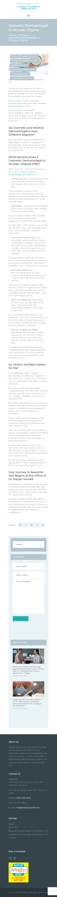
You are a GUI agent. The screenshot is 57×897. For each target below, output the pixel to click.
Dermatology (19, 65)
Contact (12, 838)
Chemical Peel (29, 56)
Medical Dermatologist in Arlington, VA (28, 831)
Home (12, 35)
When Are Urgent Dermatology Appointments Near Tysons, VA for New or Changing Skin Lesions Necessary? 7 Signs (28, 670)
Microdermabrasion (23, 69)
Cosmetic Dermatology (25, 61)
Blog (14, 56)
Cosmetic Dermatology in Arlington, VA (28, 834)
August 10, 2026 (21, 676)
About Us (13, 827)
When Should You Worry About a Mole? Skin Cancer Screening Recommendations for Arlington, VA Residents (27, 702)
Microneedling (20, 74)
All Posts (23, 35)
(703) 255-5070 (23, 798)
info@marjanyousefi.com (28, 808)
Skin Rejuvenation (22, 78)
